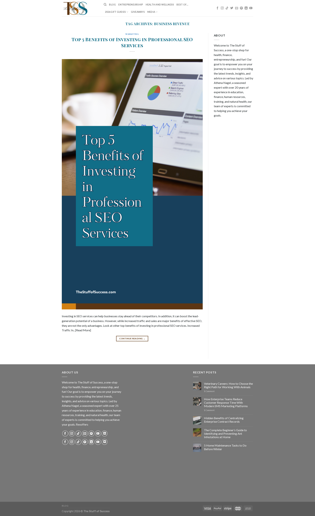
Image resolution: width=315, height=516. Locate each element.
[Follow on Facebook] (217, 8)
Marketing (132, 34)
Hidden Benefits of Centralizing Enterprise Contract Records (224, 419)
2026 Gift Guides (115, 11)
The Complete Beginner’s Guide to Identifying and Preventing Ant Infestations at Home (225, 433)
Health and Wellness (160, 4)
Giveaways (138, 11)
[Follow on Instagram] (222, 8)
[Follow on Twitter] (231, 8)
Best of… (182, 4)
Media (151, 11)
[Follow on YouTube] (250, 8)
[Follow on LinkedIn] (246, 8)
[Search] (105, 4)
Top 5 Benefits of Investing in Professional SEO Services (132, 42)
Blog (112, 4)
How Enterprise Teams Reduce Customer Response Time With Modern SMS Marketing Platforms (226, 402)
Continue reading (132, 338)
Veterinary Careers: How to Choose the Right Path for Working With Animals (228, 385)
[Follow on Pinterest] (241, 8)
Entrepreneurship (130, 4)
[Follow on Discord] (105, 433)
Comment (209, 391)
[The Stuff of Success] (80, 8)
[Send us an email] (236, 8)
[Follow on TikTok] (226, 8)
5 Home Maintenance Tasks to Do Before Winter (225, 447)
